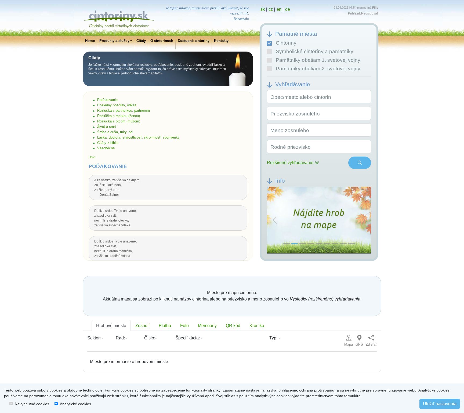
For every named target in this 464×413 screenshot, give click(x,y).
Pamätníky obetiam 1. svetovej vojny (318, 60)
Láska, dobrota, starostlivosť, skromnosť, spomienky (138, 137)
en (279, 9)
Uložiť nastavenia (439, 403)
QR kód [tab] (233, 325)
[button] (274, 220)
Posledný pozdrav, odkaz (116, 105)
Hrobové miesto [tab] (111, 325)
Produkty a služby (114, 41)
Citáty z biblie (107, 143)
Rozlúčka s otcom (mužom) (118, 121)
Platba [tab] (165, 325)
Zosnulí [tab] (142, 325)
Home (90, 41)
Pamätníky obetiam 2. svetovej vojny (318, 68)
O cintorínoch (161, 41)
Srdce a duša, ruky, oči (115, 132)
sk (262, 9)
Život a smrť (106, 127)
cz (271, 9)
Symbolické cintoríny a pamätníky (314, 51)
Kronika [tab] (256, 325)
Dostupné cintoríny (193, 41)
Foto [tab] (184, 325)
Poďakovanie (107, 100)
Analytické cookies (75, 404)
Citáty (141, 41)
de (287, 9)
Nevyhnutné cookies (32, 404)
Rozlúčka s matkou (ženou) (118, 116)
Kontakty (221, 41)
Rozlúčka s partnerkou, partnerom (123, 110)
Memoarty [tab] (207, 325)
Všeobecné (106, 148)
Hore (92, 157)
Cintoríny (286, 43)
